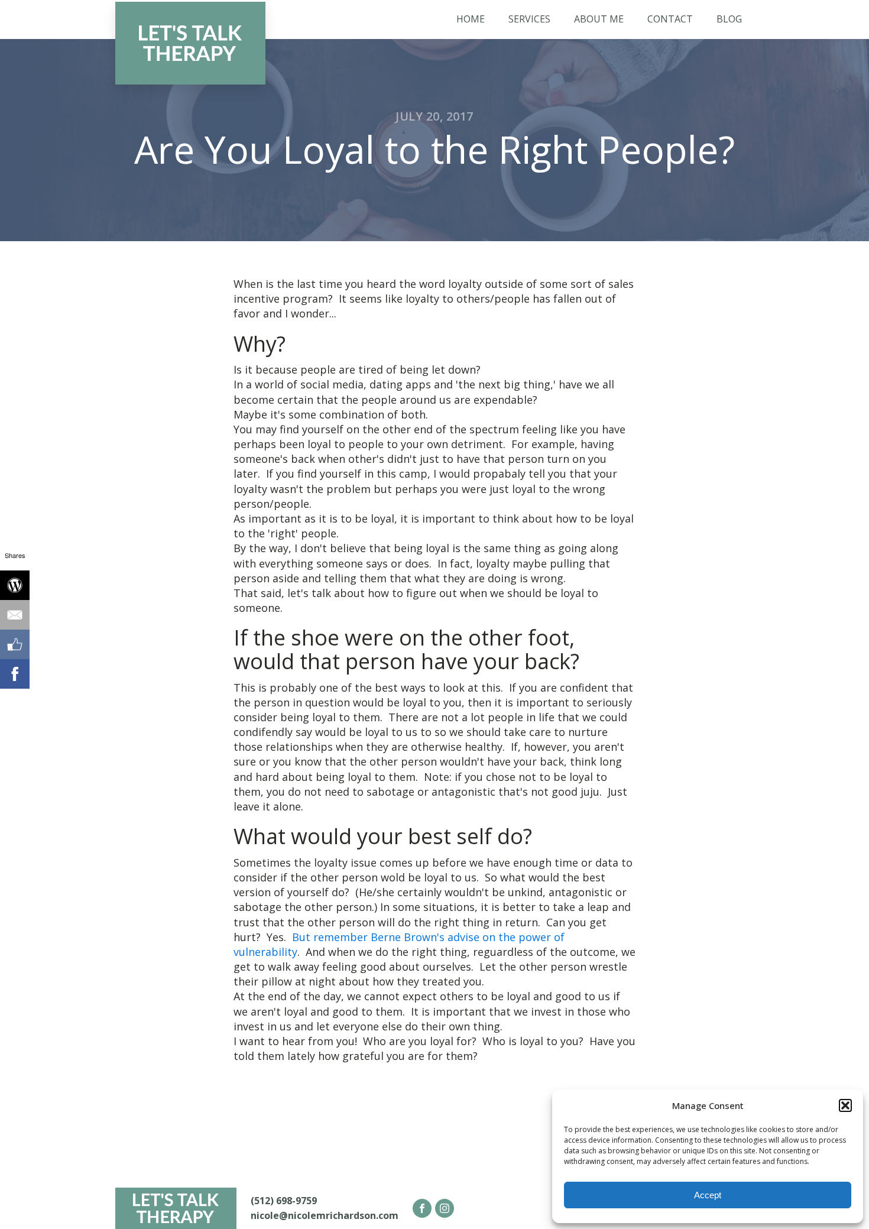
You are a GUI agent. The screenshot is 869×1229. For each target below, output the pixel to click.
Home (470, 18)
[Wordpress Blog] (15, 585)
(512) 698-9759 (284, 1200)
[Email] (15, 615)
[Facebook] (15, 674)
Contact (670, 18)
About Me (599, 18)
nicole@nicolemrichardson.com (324, 1215)
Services (529, 18)
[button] (845, 1105)
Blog (729, 18)
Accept (707, 1195)
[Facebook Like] (15, 644)
